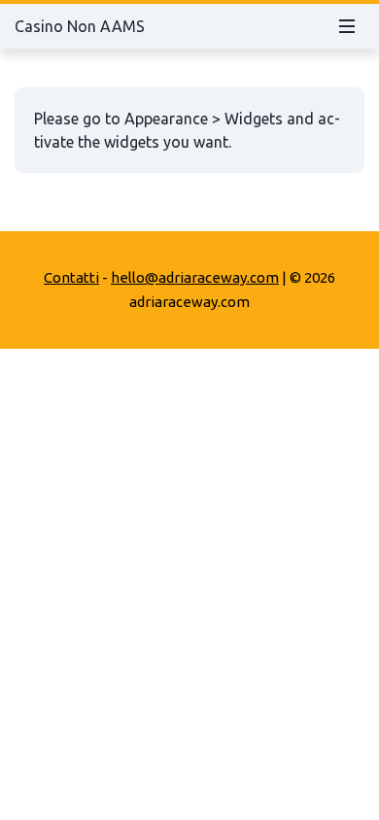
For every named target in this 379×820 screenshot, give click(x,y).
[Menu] (346, 26)
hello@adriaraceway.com (195, 277)
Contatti (71, 277)
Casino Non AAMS (80, 26)
